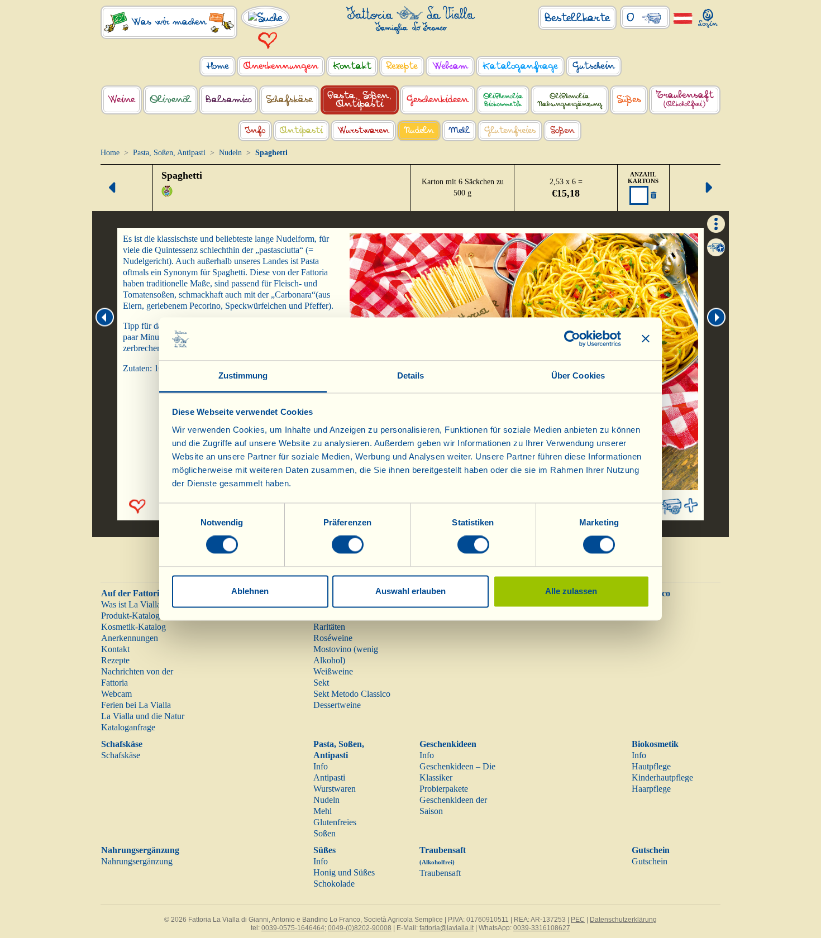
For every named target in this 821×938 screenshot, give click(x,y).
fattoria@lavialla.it (446, 928)
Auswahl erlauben (410, 591)
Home (110, 153)
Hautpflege (651, 766)
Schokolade (334, 883)
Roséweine (332, 638)
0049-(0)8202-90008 (360, 928)
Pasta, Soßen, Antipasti (169, 153)
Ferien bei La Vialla (136, 705)
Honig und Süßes (344, 872)
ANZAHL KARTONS (643, 177)
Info (320, 766)
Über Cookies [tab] (578, 375)
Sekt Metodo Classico (351, 693)
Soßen (324, 833)
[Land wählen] (682, 17)
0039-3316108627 (541, 928)
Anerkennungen (129, 638)
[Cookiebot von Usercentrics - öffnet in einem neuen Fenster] (572, 339)
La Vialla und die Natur (142, 716)
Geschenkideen (447, 744)
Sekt (321, 682)
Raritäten (329, 626)
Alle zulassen (571, 591)
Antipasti (329, 777)
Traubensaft (440, 873)
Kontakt (115, 649)
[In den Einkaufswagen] (716, 247)
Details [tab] (410, 375)
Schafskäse (121, 744)
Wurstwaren (334, 788)
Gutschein (651, 850)
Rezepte (115, 660)
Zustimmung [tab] (243, 375)
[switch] (348, 545)
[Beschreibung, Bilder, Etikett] (716, 222)
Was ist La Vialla (131, 604)
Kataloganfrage (128, 727)
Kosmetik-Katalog (133, 626)
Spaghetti (181, 175)
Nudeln (230, 153)
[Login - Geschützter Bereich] (707, 16)
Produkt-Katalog (130, 615)
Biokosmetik (655, 744)
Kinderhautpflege (662, 777)
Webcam (116, 693)
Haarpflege (651, 788)
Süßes (324, 850)
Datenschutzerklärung (623, 919)
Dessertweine (337, 705)
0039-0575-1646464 (292, 928)
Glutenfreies (334, 822)
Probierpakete (443, 788)
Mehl (322, 811)
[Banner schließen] (646, 339)
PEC (578, 919)
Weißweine (333, 671)
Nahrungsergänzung (140, 850)
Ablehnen (250, 591)
